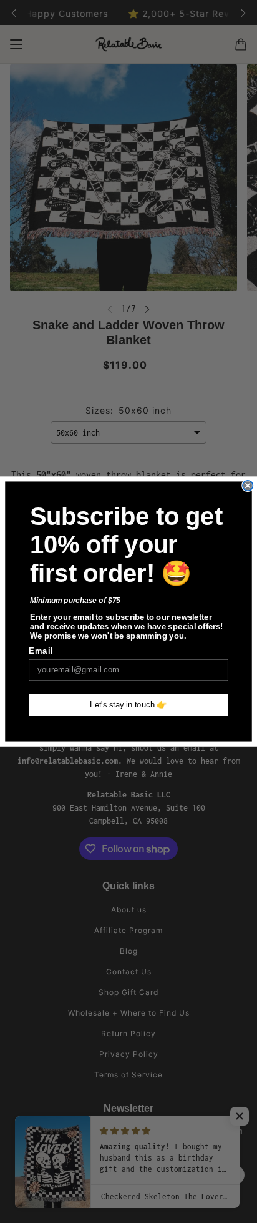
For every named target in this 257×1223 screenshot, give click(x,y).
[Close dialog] (248, 486)
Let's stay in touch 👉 (128, 705)
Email (41, 651)
